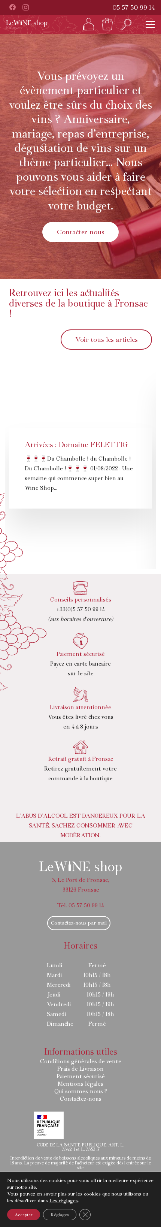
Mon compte (88, 24)
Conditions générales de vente (80, 1061)
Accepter (24, 1214)
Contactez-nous (80, 1099)
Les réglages (63, 1200)
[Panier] (107, 24)
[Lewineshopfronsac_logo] (26, 24)
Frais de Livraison (80, 1069)
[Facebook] (12, 7)
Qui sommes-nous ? (80, 1091)
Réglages (60, 1214)
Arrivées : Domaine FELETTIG (76, 444)
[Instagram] (25, 7)
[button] (150, 24)
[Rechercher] (126, 24)
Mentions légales (80, 1084)
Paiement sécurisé (81, 1076)
